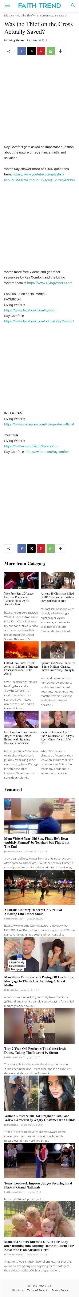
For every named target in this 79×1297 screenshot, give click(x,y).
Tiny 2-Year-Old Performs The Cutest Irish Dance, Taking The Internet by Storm (35, 1050)
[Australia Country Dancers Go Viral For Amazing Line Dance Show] (39, 887)
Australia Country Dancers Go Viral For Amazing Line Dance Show (33, 911)
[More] (60, 51)
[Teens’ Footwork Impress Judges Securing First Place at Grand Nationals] (39, 1160)
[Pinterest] (41, 51)
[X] (31, 51)
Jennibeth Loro (13, 851)
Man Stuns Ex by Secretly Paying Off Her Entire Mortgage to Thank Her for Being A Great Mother (38, 981)
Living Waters (16, 40)
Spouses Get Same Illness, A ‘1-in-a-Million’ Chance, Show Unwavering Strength (58, 666)
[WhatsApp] (51, 51)
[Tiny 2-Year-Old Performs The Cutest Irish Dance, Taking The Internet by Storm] (39, 1026)
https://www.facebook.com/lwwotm (30, 310)
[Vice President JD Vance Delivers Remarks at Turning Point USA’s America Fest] (21, 580)
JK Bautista (11, 989)
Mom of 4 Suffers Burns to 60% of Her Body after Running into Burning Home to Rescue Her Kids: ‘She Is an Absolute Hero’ (39, 1245)
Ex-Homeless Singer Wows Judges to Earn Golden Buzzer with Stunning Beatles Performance (20, 737)
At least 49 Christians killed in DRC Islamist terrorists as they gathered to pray (57, 597)
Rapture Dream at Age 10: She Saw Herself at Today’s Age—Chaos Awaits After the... (57, 737)
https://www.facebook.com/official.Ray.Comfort (39, 321)
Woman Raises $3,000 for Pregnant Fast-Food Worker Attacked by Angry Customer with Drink (39, 1117)
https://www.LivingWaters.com (49, 283)
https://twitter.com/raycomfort (47, 452)
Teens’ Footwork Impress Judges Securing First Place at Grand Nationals (38, 1185)
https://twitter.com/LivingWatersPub (31, 446)
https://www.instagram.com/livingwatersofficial (39, 424)
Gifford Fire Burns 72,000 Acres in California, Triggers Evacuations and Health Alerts (21, 668)
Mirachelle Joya (14, 1254)
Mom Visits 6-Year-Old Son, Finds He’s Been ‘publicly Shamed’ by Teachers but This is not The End (36, 842)
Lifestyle (9, 15)
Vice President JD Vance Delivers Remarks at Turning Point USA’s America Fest (18, 598)
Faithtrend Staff (14, 918)
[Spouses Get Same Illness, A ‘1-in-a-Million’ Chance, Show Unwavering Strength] (58, 650)
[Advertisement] (39, 103)
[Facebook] (21, 51)
